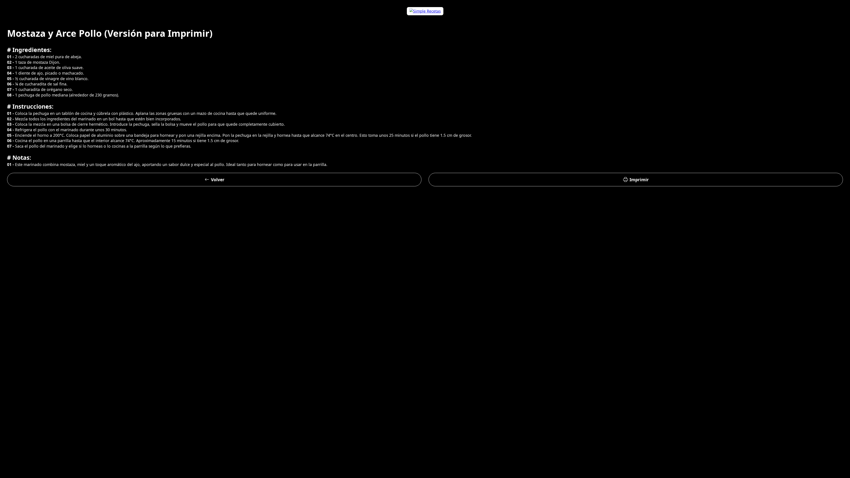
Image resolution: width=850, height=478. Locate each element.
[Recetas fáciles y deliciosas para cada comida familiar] (425, 11)
